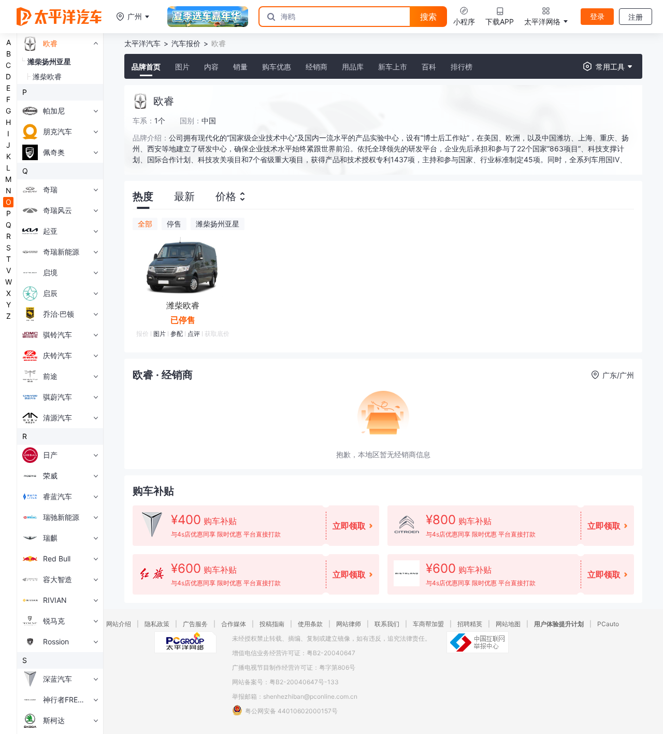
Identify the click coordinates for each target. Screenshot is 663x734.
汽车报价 (185, 43)
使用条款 (310, 624)
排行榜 (461, 66)
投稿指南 (272, 624)
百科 (429, 66)
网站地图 (508, 624)
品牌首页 (146, 66)
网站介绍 (118, 624)
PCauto (608, 624)
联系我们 (386, 624)
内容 (211, 66)
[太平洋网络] (185, 642)
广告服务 (195, 624)
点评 (194, 333)
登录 (597, 16)
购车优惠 (276, 66)
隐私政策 (157, 624)
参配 (176, 333)
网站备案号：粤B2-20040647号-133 (285, 682)
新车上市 (392, 66)
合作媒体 (233, 624)
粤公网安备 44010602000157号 (291, 711)
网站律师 (348, 624)
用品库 (353, 66)
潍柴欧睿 (182, 305)
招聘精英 (469, 624)
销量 (240, 66)
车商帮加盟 (428, 624)
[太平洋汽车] (59, 16)
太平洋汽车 (142, 43)
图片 (182, 66)
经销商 (316, 66)
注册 (635, 16)
